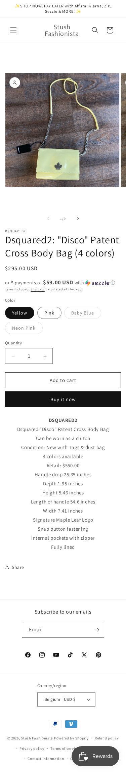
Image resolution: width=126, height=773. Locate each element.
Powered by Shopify (71, 738)
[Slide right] (78, 218)
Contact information (46, 758)
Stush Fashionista (37, 738)
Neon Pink (27, 329)
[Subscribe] (96, 630)
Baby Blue (86, 314)
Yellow (19, 313)
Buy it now (63, 399)
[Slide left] (48, 218)
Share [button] (18, 567)
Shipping (38, 289)
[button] (13, 30)
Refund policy (107, 738)
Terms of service (64, 748)
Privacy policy (31, 748)
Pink (49, 313)
